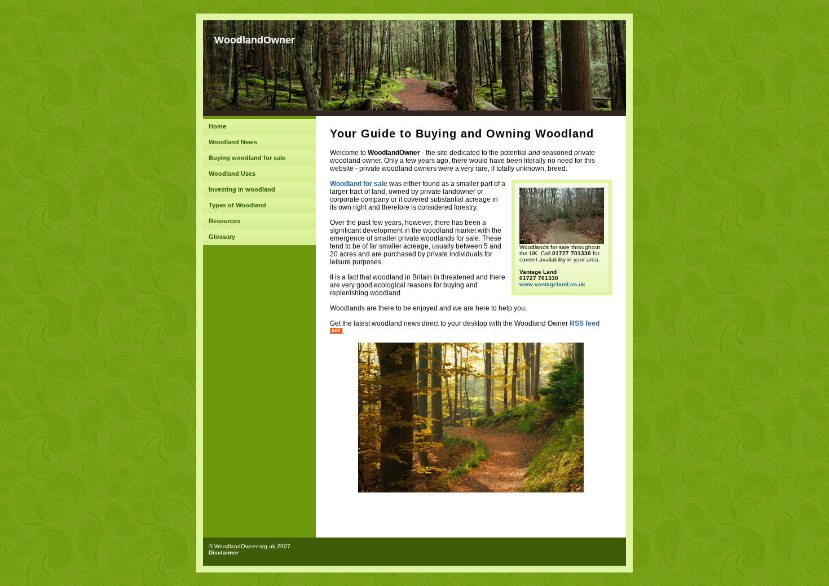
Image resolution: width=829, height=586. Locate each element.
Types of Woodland (237, 205)
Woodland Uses (232, 173)
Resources (224, 220)
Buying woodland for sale (247, 157)
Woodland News (233, 142)
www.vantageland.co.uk (552, 284)
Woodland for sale (358, 184)
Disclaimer (224, 552)
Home (217, 126)
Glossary (222, 236)
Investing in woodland (242, 189)
